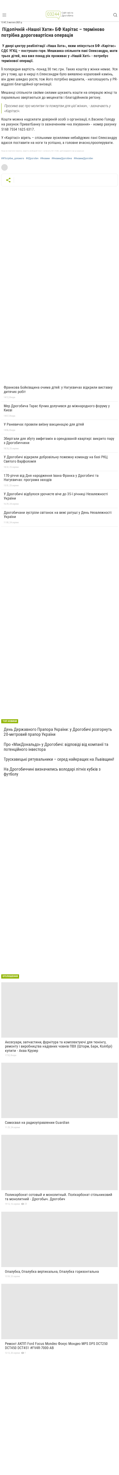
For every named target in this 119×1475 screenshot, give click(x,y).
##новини (45, 158)
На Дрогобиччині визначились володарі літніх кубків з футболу (52, 772)
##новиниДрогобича (62, 158)
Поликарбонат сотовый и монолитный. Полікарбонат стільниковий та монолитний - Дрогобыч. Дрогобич (58, 1197)
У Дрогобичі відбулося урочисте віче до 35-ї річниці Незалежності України (56, 496)
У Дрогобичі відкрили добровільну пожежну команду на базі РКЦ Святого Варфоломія (56, 459)
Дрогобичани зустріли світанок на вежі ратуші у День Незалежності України (58, 514)
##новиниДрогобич (83, 158)
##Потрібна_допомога (12, 158)
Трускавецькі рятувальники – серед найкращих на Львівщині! (59, 759)
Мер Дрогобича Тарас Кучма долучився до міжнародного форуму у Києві (57, 408)
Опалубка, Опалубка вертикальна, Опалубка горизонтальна (52, 1271)
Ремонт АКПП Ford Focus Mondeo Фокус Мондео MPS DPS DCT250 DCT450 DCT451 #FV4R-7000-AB (56, 1345)
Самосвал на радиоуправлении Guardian (37, 1122)
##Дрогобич (32, 158)
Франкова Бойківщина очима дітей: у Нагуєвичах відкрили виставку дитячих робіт (58, 389)
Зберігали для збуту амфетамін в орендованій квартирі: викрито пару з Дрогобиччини (59, 440)
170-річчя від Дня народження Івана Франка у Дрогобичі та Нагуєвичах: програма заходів (51, 477)
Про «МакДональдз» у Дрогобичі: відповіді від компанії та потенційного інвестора (56, 747)
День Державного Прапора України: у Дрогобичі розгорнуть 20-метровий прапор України (58, 732)
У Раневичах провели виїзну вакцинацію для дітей (44, 424)
